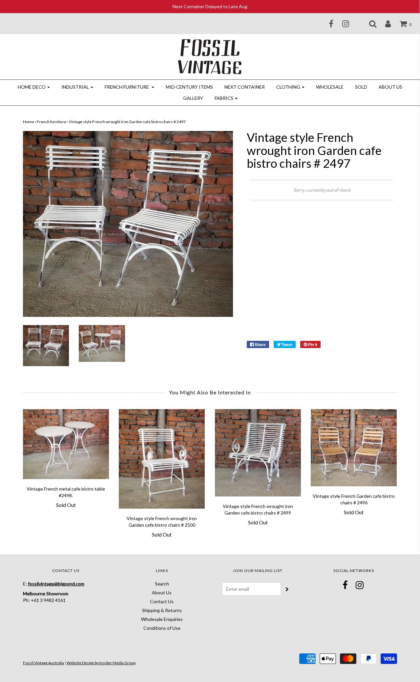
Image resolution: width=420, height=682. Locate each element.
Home (28, 121)
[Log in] (384, 24)
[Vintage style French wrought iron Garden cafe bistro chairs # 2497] (46, 345)
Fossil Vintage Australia (43, 662)
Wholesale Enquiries (162, 619)
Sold (361, 87)
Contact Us (162, 601)
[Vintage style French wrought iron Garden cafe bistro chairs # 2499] (258, 452)
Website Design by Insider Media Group (101, 662)
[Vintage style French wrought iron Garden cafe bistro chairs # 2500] (162, 459)
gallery (193, 98)
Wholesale (330, 87)
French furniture (51, 121)
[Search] (368, 24)
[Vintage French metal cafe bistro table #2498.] (66, 444)
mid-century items (189, 87)
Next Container (244, 87)
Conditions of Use (161, 628)
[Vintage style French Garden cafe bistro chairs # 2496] (354, 448)
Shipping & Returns (162, 610)
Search (162, 583)
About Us (390, 87)
